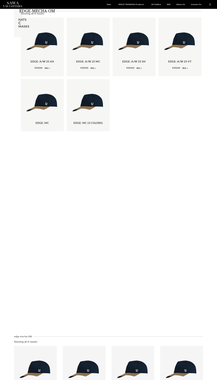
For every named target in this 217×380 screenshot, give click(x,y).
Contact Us (196, 4)
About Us (180, 4)
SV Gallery (156, 4)
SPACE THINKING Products (131, 4)
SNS (168, 4)
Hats (109, 4)
